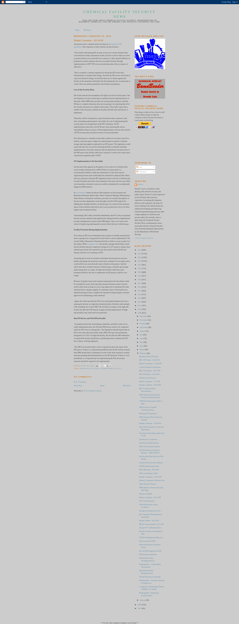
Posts (140, 167)
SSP (117, 368)
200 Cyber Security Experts (149, 447)
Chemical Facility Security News (119, 14)
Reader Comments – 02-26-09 (150, 364)
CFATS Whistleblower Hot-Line (151, 538)
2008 (140, 605)
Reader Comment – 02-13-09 (150, 497)
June (142, 338)
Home (77, 30)
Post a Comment (80, 382)
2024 (140, 257)
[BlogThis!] (102, 366)
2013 (140, 298)
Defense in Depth (145, 494)
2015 (140, 291)
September (144, 327)
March (142, 350)
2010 (140, 309)
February (143, 353)
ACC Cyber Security (146, 501)
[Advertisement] (147, 145)
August (143, 331)
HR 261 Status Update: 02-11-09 (151, 524)
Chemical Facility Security (89, 368)
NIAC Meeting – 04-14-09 (149, 470)
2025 (140, 254)
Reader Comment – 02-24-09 (150, 385)
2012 (140, 302)
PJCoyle (140, 184)
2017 (140, 283)
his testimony (81, 193)
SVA (119, 368)
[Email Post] (96, 365)
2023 (140, 261)
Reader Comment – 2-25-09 (149, 381)
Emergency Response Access (150, 511)
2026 (140, 250)
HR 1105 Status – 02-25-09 (149, 374)
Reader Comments (108, 368)
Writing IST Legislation (148, 414)
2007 (140, 608)
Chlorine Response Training (149, 577)
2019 (140, 276)
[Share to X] (105, 366)
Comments (142, 172)
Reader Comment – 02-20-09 (150, 423)
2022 (140, 265)
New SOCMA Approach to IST (150, 551)
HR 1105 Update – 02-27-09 (149, 371)
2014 (140, 294)
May (142, 342)
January (143, 600)
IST (101, 368)
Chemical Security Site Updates (151, 463)
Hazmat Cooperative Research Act (152, 480)
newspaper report (93, 244)
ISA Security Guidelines (148, 554)
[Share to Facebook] (107, 366)
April (142, 346)
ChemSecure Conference (148, 439)
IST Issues (87, 30)
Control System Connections (150, 367)
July (141, 335)
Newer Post (78, 386)
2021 (140, 269)
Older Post (127, 386)
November (144, 320)
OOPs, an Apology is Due (148, 473)
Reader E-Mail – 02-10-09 (149, 521)
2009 (140, 313)
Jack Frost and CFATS (147, 541)
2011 (140, 306)
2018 (140, 280)
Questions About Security (148, 357)
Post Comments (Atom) (92, 391)
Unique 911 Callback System (150, 528)
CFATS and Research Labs (149, 466)
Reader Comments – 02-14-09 (150, 477)
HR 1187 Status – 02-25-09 (149, 360)
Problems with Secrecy (147, 378)
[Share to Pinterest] (110, 366)
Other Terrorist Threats (147, 484)
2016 (140, 287)
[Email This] (99, 366)
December (144, 316)
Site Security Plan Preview (149, 443)
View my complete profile (144, 238)
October (143, 324)
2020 (140, 272)
